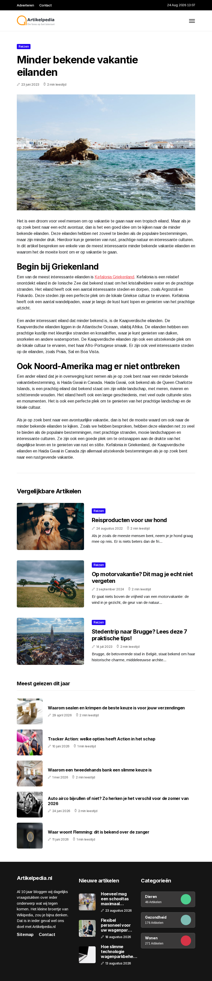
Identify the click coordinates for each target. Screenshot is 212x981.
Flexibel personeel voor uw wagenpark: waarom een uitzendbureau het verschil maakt (116, 925)
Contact (45, 5)
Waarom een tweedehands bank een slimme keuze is (100, 770)
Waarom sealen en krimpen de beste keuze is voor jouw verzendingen (116, 707)
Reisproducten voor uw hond (129, 520)
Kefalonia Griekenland (114, 277)
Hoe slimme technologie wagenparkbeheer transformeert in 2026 (119, 951)
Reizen (24, 46)
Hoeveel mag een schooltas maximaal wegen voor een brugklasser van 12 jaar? (117, 898)
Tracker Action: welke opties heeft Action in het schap (101, 739)
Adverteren (25, 5)
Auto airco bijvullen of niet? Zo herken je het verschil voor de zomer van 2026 (118, 801)
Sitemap (25, 934)
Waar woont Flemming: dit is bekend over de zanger (98, 832)
